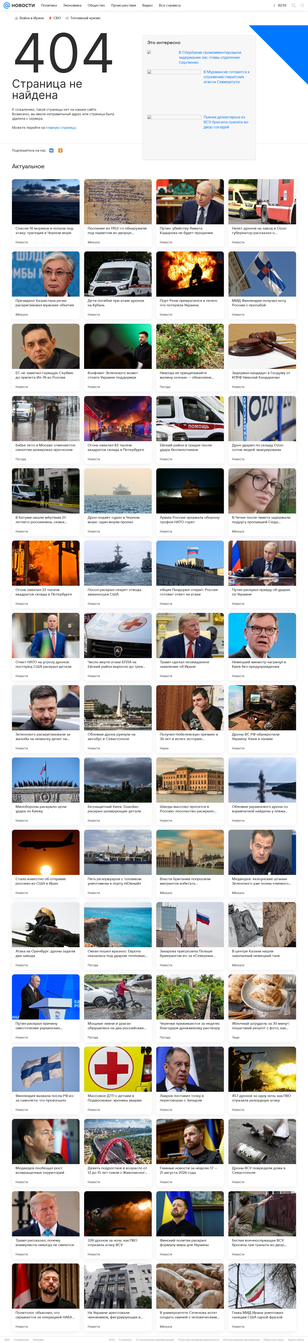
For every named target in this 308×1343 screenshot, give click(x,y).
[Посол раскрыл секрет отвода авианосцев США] (118, 574)
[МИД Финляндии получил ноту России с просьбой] (262, 285)
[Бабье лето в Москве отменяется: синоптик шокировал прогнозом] (46, 430)
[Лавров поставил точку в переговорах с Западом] (190, 1080)
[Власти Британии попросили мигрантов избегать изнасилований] (190, 864)
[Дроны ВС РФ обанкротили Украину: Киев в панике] (262, 719)
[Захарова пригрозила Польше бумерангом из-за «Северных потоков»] (190, 936)
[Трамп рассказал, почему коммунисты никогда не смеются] (46, 1225)
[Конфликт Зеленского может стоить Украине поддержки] (118, 357)
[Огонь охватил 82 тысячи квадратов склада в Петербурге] (118, 430)
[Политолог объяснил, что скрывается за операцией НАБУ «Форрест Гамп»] (46, 1297)
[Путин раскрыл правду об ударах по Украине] (262, 574)
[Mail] (7, 5)
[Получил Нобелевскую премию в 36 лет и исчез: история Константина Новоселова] (190, 719)
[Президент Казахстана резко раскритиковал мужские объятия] (46, 285)
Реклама (38, 1339)
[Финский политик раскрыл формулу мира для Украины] (190, 1225)
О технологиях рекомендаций (155, 1339)
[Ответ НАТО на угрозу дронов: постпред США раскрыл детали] (46, 647)
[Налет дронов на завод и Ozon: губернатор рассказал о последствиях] (262, 213)
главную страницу (61, 127)
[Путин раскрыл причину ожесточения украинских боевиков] (46, 1008)
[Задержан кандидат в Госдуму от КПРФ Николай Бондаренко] (262, 357)
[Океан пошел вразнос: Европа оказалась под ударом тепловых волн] (118, 936)
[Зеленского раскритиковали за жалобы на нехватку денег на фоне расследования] (46, 719)
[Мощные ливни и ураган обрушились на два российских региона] (118, 1008)
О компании (21, 1339)
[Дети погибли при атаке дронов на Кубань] (118, 285)
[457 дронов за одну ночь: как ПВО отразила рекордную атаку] (262, 1080)
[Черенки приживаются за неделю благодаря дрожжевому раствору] (190, 1008)
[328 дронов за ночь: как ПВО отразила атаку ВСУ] (118, 1225)
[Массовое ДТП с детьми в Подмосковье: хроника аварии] (118, 1080)
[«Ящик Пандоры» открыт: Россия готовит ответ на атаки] (190, 574)
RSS (112, 1339)
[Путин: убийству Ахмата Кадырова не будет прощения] (190, 213)
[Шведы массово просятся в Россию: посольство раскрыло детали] (190, 791)
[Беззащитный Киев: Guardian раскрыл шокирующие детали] (118, 791)
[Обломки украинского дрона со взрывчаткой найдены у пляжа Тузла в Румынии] (262, 791)
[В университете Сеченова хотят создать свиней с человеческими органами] (190, 1297)
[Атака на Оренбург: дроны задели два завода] (46, 936)
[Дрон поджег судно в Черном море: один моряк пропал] (118, 502)
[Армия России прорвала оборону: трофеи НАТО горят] (190, 502)
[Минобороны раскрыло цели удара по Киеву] (46, 791)
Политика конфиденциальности (198, 1339)
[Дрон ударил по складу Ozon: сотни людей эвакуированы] (262, 430)
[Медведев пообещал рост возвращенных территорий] (46, 1153)
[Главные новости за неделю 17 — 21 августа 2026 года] (190, 1153)
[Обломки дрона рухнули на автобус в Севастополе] (118, 719)
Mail (7, 1339)
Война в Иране (32, 18)
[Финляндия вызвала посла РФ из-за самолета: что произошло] (46, 1080)
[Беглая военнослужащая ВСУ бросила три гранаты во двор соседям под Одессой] (262, 1225)
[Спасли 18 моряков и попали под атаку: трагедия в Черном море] (46, 213)
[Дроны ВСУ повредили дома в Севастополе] (262, 1153)
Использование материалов (241, 1339)
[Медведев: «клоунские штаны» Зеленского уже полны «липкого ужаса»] (262, 864)
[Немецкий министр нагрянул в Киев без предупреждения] (262, 647)
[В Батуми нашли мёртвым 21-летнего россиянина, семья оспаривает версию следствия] (46, 502)
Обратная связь (274, 1339)
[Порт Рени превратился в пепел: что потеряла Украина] (190, 285)
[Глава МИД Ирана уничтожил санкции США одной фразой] (262, 1297)
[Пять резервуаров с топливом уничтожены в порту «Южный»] (118, 864)
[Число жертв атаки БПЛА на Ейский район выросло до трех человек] (118, 647)
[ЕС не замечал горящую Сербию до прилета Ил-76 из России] (46, 357)
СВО (57, 18)
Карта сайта (296, 1339)
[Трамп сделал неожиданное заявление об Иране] (190, 647)
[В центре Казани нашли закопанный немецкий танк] (262, 936)
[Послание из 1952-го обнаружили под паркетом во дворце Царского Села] (118, 213)
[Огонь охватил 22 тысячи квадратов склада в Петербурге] (46, 574)
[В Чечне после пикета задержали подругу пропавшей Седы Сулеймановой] (262, 502)
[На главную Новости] (22, 5)
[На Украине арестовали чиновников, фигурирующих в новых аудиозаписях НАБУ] (118, 1297)
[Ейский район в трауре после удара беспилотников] (190, 430)
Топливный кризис (85, 18)
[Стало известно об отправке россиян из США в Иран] (46, 864)
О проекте (125, 1339)
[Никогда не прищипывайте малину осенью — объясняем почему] (190, 357)
